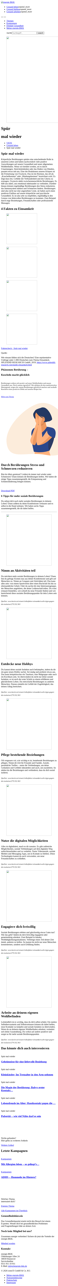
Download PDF (8, 491)
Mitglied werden (8, 1243)
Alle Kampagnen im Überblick (14, 1210)
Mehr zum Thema (7, 397)
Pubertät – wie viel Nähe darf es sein (21, 1116)
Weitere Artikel (7, 1145)
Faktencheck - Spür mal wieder (14, 348)
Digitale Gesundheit (14, 26)
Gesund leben (12, 145)
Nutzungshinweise (14, 1278)
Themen (9, 21)
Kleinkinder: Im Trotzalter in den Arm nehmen (27, 1074)
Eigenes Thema (7, 1206)
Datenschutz (11, 1280)
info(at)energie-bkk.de (17, 1266)
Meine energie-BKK (15, 28)
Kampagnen (11, 23)
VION (9, 143)
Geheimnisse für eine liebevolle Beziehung (24, 1061)
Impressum (11, 1282)
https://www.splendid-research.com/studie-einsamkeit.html (28, 363)
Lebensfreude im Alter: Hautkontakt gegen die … (28, 1103)
